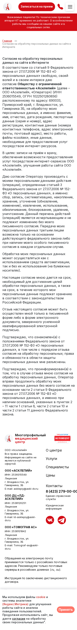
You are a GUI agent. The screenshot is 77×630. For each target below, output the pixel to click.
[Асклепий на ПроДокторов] (62, 438)
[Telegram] (62, 520)
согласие (18, 618)
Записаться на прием (37, 6)
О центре (54, 450)
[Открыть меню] (70, 7)
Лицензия (11, 478)
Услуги (51, 459)
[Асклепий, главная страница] (7, 6)
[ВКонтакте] (50, 520)
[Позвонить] (60, 7)
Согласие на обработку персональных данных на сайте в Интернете (36, 45)
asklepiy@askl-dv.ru (26, 488)
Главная (7, 40)
